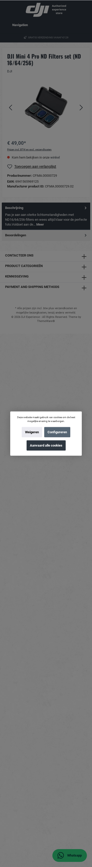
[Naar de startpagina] (46, 10)
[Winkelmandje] (84, 25)
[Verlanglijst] (59, 25)
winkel (55, 157)
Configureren (57, 432)
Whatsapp (74, 855)
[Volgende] (81, 107)
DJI (9, 71)
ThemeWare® (46, 321)
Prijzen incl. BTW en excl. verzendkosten (29, 149)
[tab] (46, 216)
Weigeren (32, 432)
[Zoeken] (47, 25)
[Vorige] (11, 107)
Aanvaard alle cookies (46, 445)
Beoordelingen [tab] (15, 235)
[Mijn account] (72, 25)
